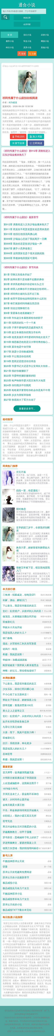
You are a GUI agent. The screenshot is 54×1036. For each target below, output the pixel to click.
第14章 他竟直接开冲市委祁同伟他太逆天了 (27, 337)
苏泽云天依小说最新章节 (16, 877)
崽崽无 (40, 983)
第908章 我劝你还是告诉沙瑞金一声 (23, 243)
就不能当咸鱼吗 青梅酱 (38, 944)
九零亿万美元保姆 (12, 727)
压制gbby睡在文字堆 (38, 965)
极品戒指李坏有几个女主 (16, 899)
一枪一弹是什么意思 (15, 941)
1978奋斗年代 (10, 788)
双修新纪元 (9, 621)
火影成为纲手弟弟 (27, 977)
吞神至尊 (7, 754)
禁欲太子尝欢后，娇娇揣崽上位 (19, 699)
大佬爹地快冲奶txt (11, 992)
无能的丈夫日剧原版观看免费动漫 (32, 989)
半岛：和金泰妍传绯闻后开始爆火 (21, 810)
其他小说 (45, 47)
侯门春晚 (7, 638)
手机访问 (19, 136)
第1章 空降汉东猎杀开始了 (18, 274)
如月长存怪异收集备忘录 (16, 721)
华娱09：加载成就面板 (15, 659)
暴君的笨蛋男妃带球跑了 (33, 992)
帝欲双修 (12, 449)
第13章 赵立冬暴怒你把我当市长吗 (22, 332)
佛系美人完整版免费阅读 (24, 983)
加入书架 (37, 136)
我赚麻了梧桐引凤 (29, 929)
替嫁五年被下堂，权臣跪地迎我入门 (33, 569)
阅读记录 (27, 17)
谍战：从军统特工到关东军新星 (19, 643)
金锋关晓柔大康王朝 (13, 804)
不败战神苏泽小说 (12, 893)
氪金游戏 (36, 947)
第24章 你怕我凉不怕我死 (17, 385)
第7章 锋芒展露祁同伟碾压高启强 (21, 303)
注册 (34, 53)
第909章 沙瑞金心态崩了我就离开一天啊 (25, 238)
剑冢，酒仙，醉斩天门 (15, 600)
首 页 (10, 34)
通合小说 (27, 5)
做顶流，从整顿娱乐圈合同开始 (19, 616)
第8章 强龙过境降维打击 (17, 308)
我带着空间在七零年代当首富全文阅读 (26, 934)
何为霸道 (13, 102)
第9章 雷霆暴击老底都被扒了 (19, 313)
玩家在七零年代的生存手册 (20, 452)
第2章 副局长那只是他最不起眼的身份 (24, 279)
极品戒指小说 (10, 882)
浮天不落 (21, 472)
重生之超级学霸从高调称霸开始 (22, 443)
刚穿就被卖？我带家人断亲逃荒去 (21, 665)
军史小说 (27, 41)
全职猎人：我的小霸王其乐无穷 (19, 815)
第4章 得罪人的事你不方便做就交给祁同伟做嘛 (26, 289)
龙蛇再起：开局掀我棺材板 (24, 437)
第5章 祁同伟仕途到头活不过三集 (21, 293)
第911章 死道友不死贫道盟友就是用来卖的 (26, 229)
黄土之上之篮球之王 (13, 710)
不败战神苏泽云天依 (13, 861)
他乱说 (11, 938)
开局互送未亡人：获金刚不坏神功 (21, 794)
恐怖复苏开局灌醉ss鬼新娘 (25, 932)
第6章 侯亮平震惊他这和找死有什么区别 (25, 298)
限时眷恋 (21, 509)
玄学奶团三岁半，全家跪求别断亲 (33, 529)
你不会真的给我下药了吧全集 (22, 962)
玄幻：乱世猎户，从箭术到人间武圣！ (23, 611)
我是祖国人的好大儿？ (15, 632)
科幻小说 (10, 47)
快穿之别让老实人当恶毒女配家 (18, 923)
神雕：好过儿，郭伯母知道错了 (19, 670)
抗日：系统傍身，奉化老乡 (17, 743)
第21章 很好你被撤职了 (16, 370)
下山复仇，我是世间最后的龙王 (19, 605)
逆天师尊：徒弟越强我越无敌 (18, 772)
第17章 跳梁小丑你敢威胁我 (18, 351)
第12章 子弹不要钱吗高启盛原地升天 (23, 327)
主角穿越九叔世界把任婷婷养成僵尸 (26, 952)
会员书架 (27, 24)
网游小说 (45, 41)
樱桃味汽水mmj (28, 980)
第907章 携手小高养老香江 (18, 248)
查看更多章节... (27, 408)
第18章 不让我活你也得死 (17, 356)
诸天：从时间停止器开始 (16, 799)
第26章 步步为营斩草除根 (17, 395)
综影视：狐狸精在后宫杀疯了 (25, 434)
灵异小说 (27, 47)
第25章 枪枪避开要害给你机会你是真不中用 (27, 390)
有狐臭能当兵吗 (36, 953)
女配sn (16, 980)
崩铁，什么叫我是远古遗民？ (17, 425)
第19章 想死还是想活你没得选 (20, 361)
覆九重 (38, 452)
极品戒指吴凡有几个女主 (16, 888)
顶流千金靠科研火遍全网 (26, 986)
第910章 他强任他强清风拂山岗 (20, 234)
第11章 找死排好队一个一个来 (20, 322)
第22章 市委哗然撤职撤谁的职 (20, 375)
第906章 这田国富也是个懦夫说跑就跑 (24, 253)
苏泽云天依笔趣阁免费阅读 (17, 872)
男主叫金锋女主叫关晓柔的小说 (19, 826)
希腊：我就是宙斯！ (13, 654)
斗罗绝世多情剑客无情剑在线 (17, 947)
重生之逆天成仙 (30, 974)
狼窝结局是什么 (10, 968)
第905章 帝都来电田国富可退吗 (20, 258)
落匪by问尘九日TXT (36, 941)
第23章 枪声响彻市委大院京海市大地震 (24, 380)
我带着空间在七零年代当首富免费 (24, 959)
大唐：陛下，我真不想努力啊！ (19, 732)
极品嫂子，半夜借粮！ (28, 446)
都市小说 (10, 41)
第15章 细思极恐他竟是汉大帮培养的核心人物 (27, 342)
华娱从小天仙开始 (12, 627)
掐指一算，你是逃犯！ (28, 490)
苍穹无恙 (7, 821)
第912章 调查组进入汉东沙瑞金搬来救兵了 (26, 224)
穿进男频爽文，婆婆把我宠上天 (19, 842)
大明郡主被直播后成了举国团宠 (19, 777)
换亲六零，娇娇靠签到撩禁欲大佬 (33, 549)
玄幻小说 (27, 34)
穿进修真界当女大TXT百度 (31, 926)
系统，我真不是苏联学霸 (31, 428)
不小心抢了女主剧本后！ (16, 694)
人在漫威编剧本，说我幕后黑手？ (21, 783)
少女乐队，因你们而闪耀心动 (18, 689)
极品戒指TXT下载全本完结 (17, 910)
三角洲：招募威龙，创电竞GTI (19, 594)
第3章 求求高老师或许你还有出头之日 (24, 284)
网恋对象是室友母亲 (29, 968)
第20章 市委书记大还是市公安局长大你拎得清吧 (27, 366)
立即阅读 (37, 143)
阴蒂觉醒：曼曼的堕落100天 (18, 705)
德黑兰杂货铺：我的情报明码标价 (21, 848)
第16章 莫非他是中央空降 (17, 346)
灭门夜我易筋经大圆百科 (17, 971)
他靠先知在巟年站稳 (17, 965)
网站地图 (12, 458)
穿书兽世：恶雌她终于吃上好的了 (21, 837)
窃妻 (5, 866)
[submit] (5, 17)
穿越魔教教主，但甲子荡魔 (17, 832)
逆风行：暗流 (10, 649)
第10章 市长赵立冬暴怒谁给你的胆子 (23, 317)
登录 (23, 53)
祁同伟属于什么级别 (30, 66)
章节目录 (19, 143)
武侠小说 (45, 34)
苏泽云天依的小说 (12, 904)
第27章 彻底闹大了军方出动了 (20, 399)
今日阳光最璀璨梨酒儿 (29, 950)
